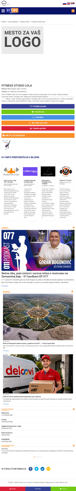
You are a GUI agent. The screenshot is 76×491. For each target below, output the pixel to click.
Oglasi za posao (7, 409)
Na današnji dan (7, 445)
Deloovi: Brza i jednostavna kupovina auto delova (22, 397)
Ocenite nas (39, 112)
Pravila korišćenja (38, 482)
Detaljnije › (5, 286)
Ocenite (64, 489)
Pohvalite (39, 117)
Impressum (49, 482)
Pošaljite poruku (39, 106)
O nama (29, 482)
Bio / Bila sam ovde (39, 123)
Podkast (4, 227)
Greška (13, 489)
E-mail (56, 482)
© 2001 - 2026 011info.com (17, 482)
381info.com (63, 482)
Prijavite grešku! (39, 128)
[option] (38, 451)
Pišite (39, 489)
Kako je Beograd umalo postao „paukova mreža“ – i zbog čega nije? (29, 343)
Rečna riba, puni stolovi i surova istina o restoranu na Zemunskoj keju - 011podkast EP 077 (34, 275)
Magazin (6, 291)
